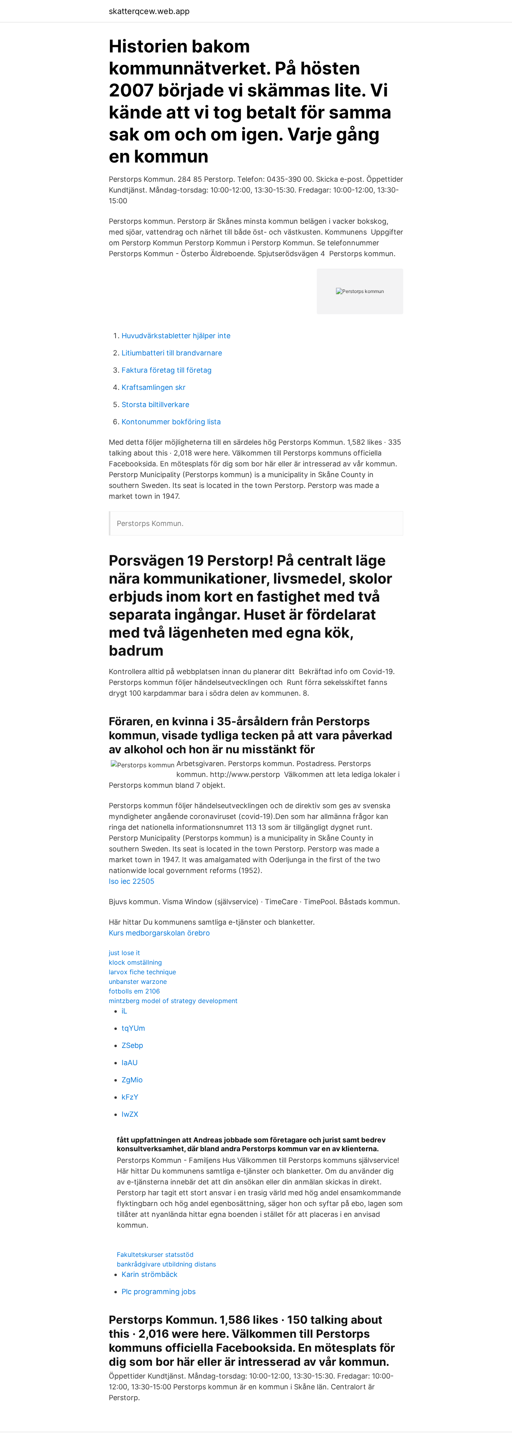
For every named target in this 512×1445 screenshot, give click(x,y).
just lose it (124, 953)
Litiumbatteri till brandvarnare (172, 353)
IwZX (130, 1114)
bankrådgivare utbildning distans (166, 1264)
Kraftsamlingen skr (154, 387)
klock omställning (135, 962)
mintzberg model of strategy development (173, 1001)
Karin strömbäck (150, 1274)
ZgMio (132, 1080)
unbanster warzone (138, 981)
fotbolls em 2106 (134, 991)
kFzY (130, 1097)
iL (124, 1011)
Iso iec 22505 (131, 881)
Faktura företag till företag (167, 370)
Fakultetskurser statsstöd (155, 1254)
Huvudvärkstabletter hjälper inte (176, 335)
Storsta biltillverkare (155, 404)
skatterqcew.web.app (149, 11)
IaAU (130, 1062)
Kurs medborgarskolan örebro (159, 933)
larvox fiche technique (142, 972)
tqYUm (133, 1028)
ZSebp (132, 1045)
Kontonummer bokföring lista (171, 421)
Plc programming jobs (159, 1291)
